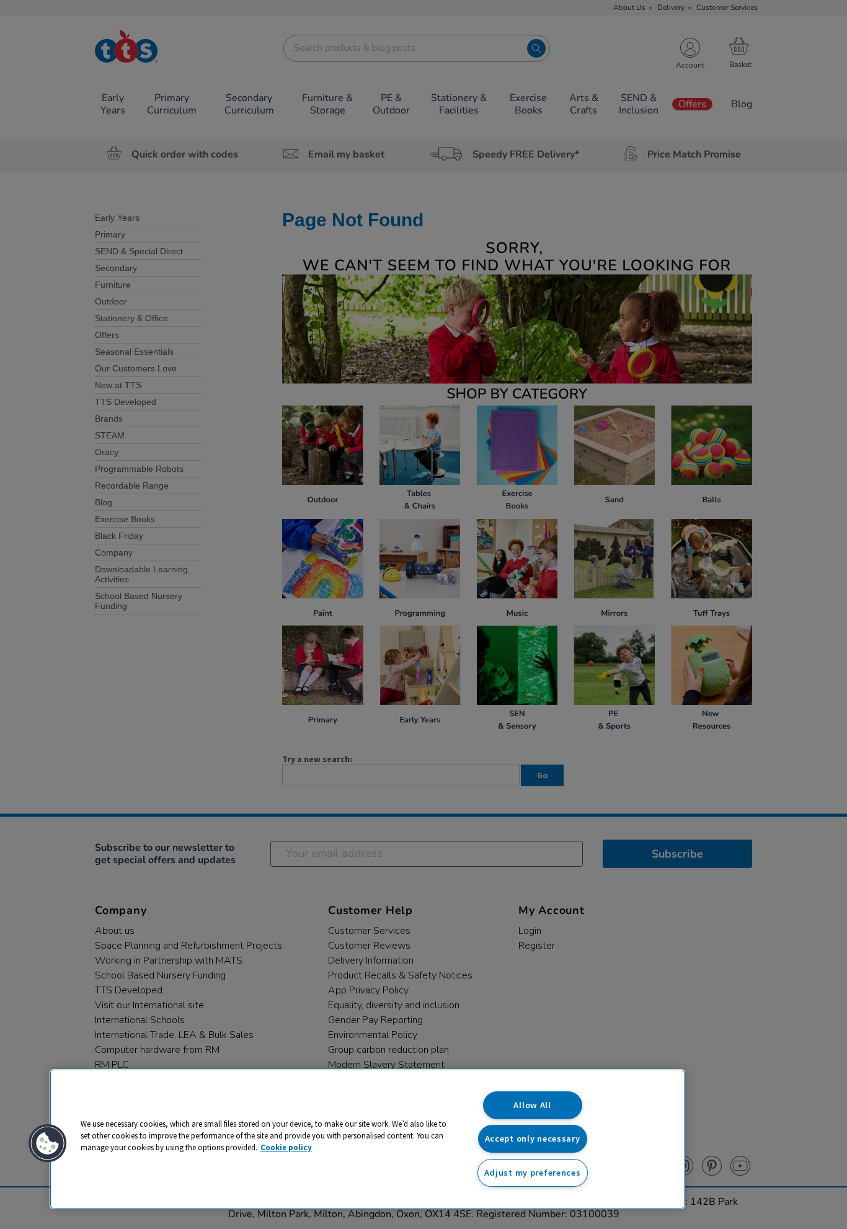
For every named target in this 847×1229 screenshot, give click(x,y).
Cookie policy (286, 1147)
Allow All (532, 1105)
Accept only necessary (532, 1138)
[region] (367, 1139)
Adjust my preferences (532, 1172)
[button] (48, 1143)
